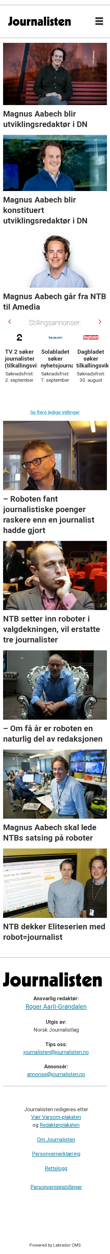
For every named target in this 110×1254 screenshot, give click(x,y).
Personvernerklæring (56, 1154)
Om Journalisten (56, 1139)
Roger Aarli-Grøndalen (56, 1006)
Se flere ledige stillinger (55, 412)
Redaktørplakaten (60, 1125)
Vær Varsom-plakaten (56, 1117)
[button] (10, 321)
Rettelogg (56, 1168)
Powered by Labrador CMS (55, 1245)
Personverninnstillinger (56, 1187)
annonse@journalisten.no (56, 1074)
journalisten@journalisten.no (56, 1052)
